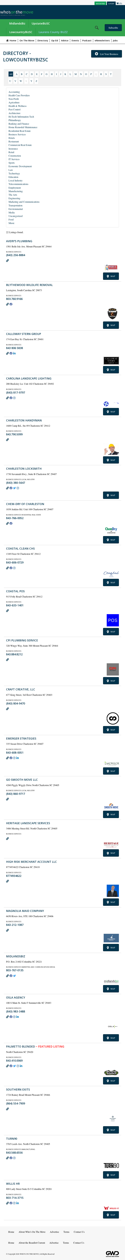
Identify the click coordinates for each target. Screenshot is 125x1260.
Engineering (14, 198)
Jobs (115, 40)
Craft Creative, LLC (20, 689)
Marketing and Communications (24, 201)
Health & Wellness (18, 105)
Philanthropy (15, 120)
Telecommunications (18, 184)
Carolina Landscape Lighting (28, 378)
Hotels (12, 137)
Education (13, 176)
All (10, 74)
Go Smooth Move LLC (22, 779)
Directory (43, 40)
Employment (15, 187)
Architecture (14, 113)
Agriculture (14, 102)
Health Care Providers (19, 95)
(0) (120, 3)
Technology (14, 173)
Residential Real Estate (20, 130)
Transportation (15, 205)
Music (11, 223)
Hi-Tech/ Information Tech (21, 116)
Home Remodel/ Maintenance (23, 127)
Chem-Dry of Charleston (25, 504)
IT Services (14, 159)
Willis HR (13, 1183)
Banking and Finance (19, 123)
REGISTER (100, 3)
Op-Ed (54, 40)
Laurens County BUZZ (53, 32)
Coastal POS (15, 591)
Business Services (17, 134)
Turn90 (11, 1138)
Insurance (13, 148)
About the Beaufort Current (32, 1242)
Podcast (86, 40)
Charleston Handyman (24, 420)
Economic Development (20, 166)
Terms (66, 1231)
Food (11, 219)
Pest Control (14, 109)
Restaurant (14, 141)
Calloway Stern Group (23, 334)
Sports (12, 162)
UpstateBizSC (41, 23)
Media (12, 212)
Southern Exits (18, 1089)
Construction (15, 155)
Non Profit (14, 98)
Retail (11, 152)
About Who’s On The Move (32, 1231)
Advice (64, 40)
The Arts (13, 194)
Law (11, 169)
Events (75, 40)
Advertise (54, 1231)
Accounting (14, 91)
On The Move (27, 40)
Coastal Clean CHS (20, 548)
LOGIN (111, 3)
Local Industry (16, 180)
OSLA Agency (15, 997)
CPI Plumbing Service (22, 640)
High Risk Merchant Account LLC (31, 862)
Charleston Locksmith (24, 468)
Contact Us (79, 1231)
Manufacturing (16, 191)
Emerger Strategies (21, 738)
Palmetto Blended (35, 1046)
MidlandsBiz (17, 23)
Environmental (16, 208)
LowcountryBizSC (20, 32)
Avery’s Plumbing (19, 241)
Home (11, 1231)
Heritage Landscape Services (28, 823)
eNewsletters (102, 40)
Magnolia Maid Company (25, 911)
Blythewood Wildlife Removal (29, 285)
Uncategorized (16, 216)
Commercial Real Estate (20, 144)
